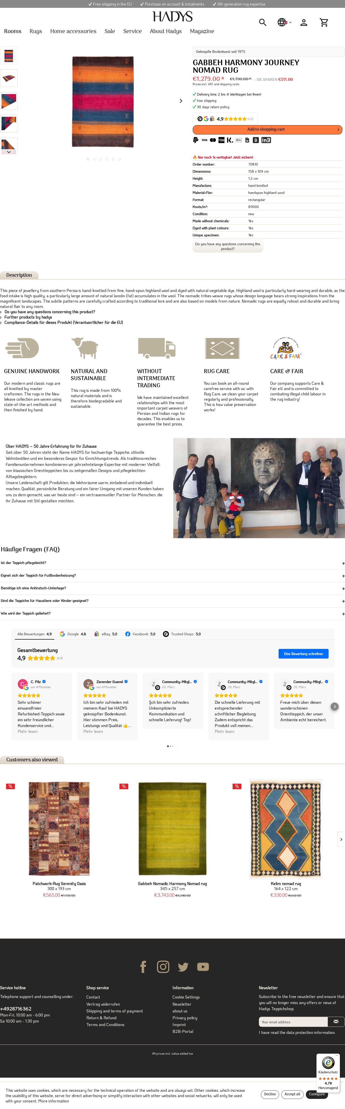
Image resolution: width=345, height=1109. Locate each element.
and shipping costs (226, 84)
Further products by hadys (28, 317)
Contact (93, 997)
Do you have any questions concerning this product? (227, 246)
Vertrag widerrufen (103, 1004)
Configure (317, 1094)
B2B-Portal (183, 1031)
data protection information (310, 1032)
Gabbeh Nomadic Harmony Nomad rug (172, 886)
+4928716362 (15, 1008)
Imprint (179, 1024)
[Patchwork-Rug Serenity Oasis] (59, 829)
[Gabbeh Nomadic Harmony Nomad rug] (173, 829)
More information (53, 1100)
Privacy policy (185, 1017)
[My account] (304, 22)
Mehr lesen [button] (27, 731)
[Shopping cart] (324, 22)
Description (19, 275)
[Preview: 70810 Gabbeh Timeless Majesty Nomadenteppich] (9, 55)
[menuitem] (265, 22)
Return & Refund (101, 1017)
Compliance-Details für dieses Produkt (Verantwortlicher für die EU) (63, 322)
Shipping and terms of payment (114, 1010)
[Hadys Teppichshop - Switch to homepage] (172, 16)
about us (180, 1010)
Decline (270, 1094)
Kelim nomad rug (286, 886)
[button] (11, 707)
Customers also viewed (32, 760)
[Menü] (337, 1057)
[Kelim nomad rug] (286, 829)
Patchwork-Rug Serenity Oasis (59, 886)
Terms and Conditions (105, 1024)
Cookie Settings (186, 997)
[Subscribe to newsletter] (336, 1022)
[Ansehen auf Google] (23, 684)
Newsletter (182, 1004)
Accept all (292, 1094)
